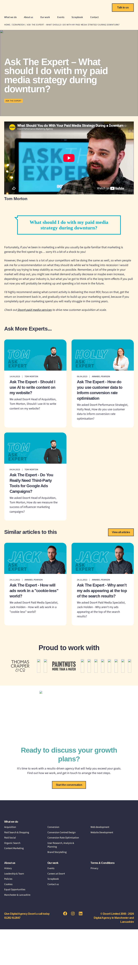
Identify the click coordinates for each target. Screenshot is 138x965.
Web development (100, 827)
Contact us (53, 884)
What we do (10, 17)
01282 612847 (12, 917)
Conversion (53, 827)
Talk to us (123, 7)
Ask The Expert (13, 100)
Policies (8, 879)
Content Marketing (14, 848)
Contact (94, 17)
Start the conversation (69, 784)
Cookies (8, 884)
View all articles (121, 532)
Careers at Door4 (56, 873)
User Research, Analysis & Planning (60, 845)
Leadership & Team (14, 873)
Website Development (102, 832)
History (8, 868)
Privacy (94, 868)
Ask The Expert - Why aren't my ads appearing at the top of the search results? (102, 590)
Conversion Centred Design (61, 832)
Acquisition (10, 827)
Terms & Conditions (102, 862)
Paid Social (10, 837)
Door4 (15, 6)
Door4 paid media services (34, 310)
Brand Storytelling (57, 852)
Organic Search (12, 843)
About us (28, 17)
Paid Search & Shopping (16, 832)
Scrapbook (77, 17)
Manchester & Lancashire (17, 895)
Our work (45, 17)
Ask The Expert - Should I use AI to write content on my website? (33, 387)
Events (60, 17)
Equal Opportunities (14, 889)
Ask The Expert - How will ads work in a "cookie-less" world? (34, 590)
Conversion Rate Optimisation (63, 837)
